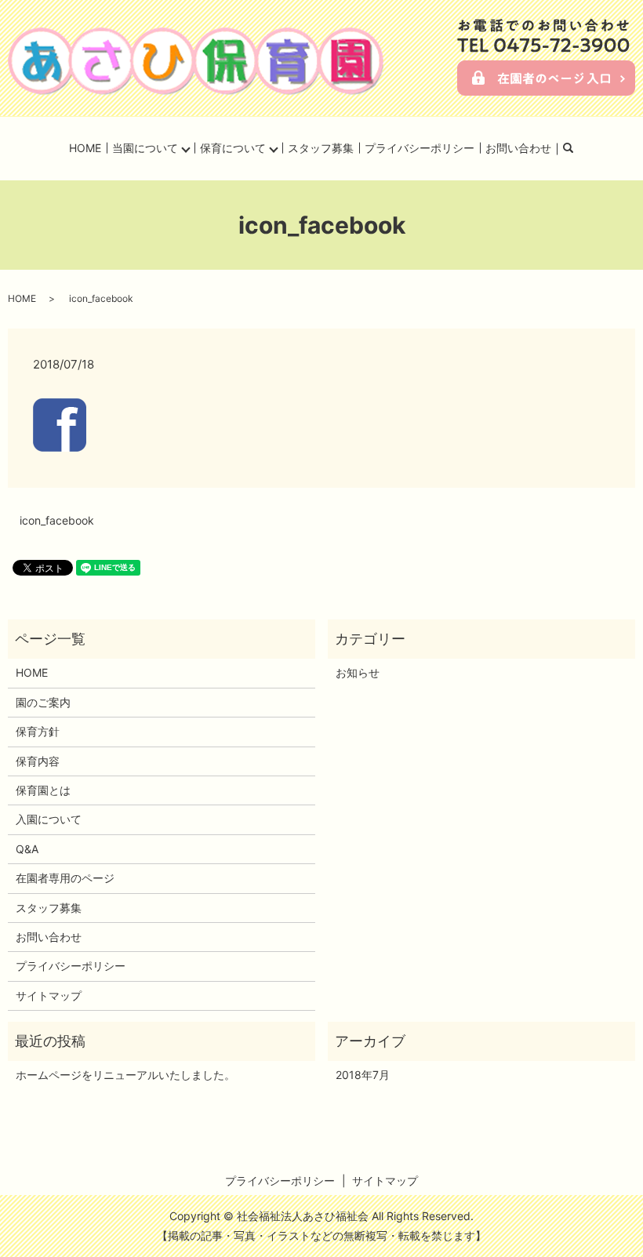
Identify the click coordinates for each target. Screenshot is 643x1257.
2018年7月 (363, 1074)
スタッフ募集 (321, 147)
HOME (85, 147)
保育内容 (38, 761)
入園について (49, 819)
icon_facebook (57, 520)
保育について (233, 147)
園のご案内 (43, 702)
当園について (145, 147)
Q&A (27, 849)
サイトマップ (49, 995)
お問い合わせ (518, 147)
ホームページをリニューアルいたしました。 (125, 1074)
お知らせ (358, 672)
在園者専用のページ (65, 878)
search (577, 148)
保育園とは (43, 790)
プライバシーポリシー (419, 147)
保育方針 (38, 731)
